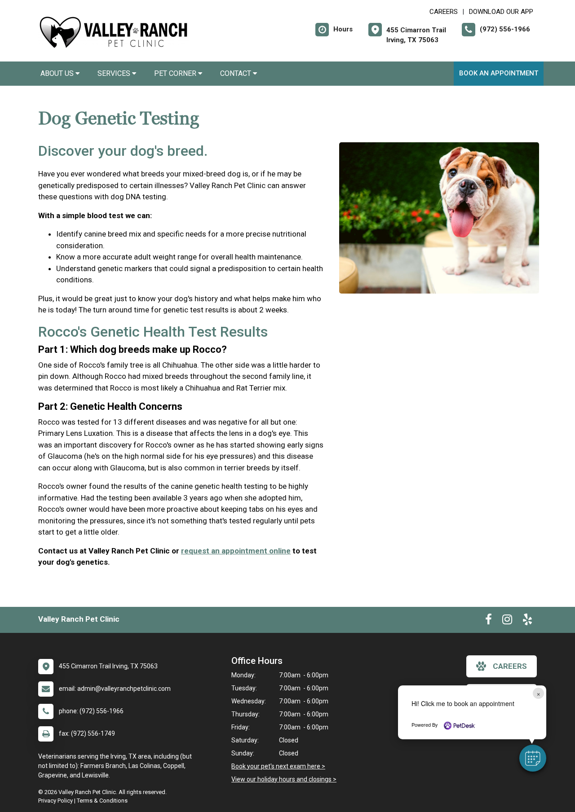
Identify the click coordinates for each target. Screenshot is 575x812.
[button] (532, 758)
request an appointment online (236, 550)
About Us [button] (57, 73)
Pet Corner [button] (176, 73)
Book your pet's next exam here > (278, 766)
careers (510, 666)
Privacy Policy (55, 800)
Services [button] (114, 73)
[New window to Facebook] (488, 621)
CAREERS (443, 12)
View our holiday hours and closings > (283, 779)
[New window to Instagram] (507, 621)
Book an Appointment (498, 73)
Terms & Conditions (102, 800)
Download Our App (501, 12)
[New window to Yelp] (527, 621)
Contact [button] (236, 73)
